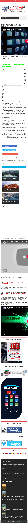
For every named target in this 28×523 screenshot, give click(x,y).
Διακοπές (12, 60)
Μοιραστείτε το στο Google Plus (11, 154)
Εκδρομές (16, 60)
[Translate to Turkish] (5, 453)
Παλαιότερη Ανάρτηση (22, 238)
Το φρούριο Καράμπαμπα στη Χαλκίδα (10, 470)
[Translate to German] (3, 453)
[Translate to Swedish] (25, 453)
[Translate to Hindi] (12, 453)
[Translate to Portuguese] (20, 453)
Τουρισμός (23, 60)
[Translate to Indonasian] (13, 453)
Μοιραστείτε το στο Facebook (10, 146)
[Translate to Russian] (22, 453)
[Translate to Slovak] (24, 453)
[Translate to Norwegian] (18, 453)
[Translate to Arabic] (6, 453)
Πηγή (3, 143)
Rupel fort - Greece (5, 468)
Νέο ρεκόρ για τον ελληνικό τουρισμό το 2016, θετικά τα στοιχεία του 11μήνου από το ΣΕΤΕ (12, 517)
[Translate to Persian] (17, 453)
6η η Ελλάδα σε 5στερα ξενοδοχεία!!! (15, 499)
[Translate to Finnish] (10, 453)
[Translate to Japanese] (16, 453)
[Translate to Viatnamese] (14, 455)
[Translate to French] (2, 453)
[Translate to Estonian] (9, 453)
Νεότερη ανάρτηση (5, 238)
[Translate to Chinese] (7, 453)
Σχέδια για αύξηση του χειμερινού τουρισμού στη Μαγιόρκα (13, 510)
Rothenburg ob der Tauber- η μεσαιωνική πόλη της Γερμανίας (13, 497)
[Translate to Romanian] (21, 453)
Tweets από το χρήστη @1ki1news (8, 440)
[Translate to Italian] (14, 453)
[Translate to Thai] (13, 455)
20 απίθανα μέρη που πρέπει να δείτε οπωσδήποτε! (10, 489)
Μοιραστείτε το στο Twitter (10, 150)
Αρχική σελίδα (13, 238)
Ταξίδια (19, 60)
